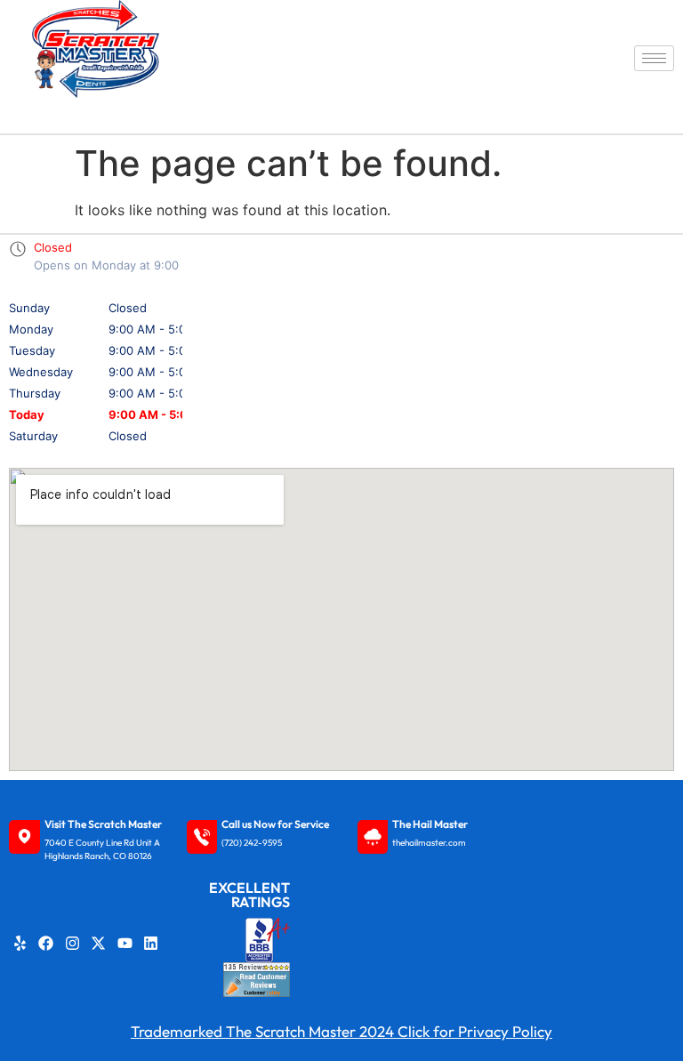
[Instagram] (72, 943)
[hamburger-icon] (654, 58)
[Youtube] (124, 943)
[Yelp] (19, 943)
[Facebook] (46, 943)
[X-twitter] (99, 943)
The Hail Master (430, 824)
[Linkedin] (151, 943)
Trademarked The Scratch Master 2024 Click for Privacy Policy (341, 1031)
